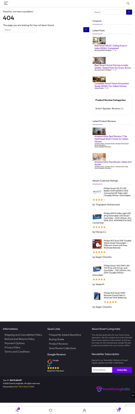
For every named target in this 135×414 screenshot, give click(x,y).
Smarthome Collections (62, 348)
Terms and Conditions (17, 351)
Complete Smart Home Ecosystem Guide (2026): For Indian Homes (112, 84)
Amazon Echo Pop (121, 167)
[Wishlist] (50, 410)
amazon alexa (99, 144)
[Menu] (6, 3)
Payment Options (14, 343)
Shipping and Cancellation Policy (23, 334)
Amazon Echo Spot (121, 144)
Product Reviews (58, 343)
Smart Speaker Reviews (107, 108)
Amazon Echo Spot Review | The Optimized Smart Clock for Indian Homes (111, 139)
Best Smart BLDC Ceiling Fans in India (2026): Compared (111, 47)
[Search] (128, 3)
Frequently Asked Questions (65, 334)
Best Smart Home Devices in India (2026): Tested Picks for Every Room (113, 66)
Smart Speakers (100, 145)
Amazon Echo (110, 144)
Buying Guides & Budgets (103, 50)
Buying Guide (56, 339)
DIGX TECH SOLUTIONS (23, 386)
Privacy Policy (12, 347)
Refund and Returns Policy (19, 339)
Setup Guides (99, 88)
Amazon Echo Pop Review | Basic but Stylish (113, 163)
